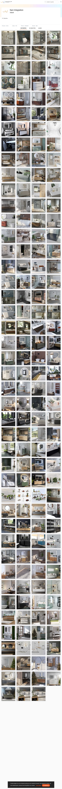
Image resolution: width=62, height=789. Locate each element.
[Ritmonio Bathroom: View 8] (38, 38)
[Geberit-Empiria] (54, 83)
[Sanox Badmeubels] (38, 343)
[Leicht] (23, 236)
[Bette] (54, 373)
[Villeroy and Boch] (38, 160)
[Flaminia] (23, 526)
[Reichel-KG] (54, 99)
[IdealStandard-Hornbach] (54, 648)
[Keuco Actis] (23, 618)
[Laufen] (54, 175)
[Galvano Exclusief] (38, 251)
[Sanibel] (8, 526)
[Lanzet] (23, 282)
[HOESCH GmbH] (23, 206)
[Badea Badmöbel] (38, 175)
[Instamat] (54, 389)
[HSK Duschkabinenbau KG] (54, 236)
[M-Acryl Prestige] (8, 282)
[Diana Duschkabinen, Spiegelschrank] (8, 373)
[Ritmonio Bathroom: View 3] (54, 53)
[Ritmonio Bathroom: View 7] (54, 38)
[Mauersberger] (23, 221)
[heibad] (38, 602)
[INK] (8, 404)
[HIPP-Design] (8, 679)
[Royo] (38, 312)
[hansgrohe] (38, 328)
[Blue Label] (54, 526)
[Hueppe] (54, 206)
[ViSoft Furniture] (38, 190)
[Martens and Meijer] (54, 495)
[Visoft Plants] (8, 450)
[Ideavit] (38, 419)
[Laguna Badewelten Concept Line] (8, 145)
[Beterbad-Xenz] (8, 343)
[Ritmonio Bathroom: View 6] (8, 53)
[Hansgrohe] (38, 618)
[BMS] (38, 221)
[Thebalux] (54, 114)
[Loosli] (8, 267)
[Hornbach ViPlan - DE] (38, 389)
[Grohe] (54, 190)
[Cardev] (54, 663)
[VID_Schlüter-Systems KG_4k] (23, 328)
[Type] (54, 358)
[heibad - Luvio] (8, 129)
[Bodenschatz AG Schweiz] (23, 694)
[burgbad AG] (8, 175)
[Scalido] (38, 511)
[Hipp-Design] (23, 404)
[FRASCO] (8, 83)
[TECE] (23, 572)
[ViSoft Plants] (38, 114)
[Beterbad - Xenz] (23, 145)
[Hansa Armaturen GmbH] (8, 297)
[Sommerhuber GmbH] (8, 511)
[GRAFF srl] (38, 450)
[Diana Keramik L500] (54, 511)
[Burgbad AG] (38, 99)
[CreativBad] (54, 251)
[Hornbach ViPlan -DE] (23, 633)
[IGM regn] (23, 587)
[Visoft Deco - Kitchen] (23, 495)
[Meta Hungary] (8, 312)
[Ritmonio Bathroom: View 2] (8, 68)
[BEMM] (23, 99)
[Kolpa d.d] (23, 465)
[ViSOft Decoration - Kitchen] (38, 495)
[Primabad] (54, 419)
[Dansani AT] (8, 556)
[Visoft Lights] (23, 648)
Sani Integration (7, 43)
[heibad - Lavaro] (23, 129)
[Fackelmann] (8, 190)
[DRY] (23, 679)
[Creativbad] (8, 480)
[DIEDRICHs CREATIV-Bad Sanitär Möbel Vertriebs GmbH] (8, 618)
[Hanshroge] (38, 83)
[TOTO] (23, 267)
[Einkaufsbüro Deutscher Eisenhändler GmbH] (23, 160)
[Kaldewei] (54, 221)
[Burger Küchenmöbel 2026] (54, 572)
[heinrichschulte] (8, 419)
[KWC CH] (23, 541)
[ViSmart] (8, 572)
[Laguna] (38, 572)
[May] (54, 465)
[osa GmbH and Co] (8, 602)
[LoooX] (23, 663)
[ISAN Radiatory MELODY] (54, 602)
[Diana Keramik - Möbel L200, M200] (54, 633)
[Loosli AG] (23, 602)
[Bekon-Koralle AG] (23, 114)
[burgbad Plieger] (38, 145)
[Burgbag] (38, 633)
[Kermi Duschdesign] (38, 206)
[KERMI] (54, 160)
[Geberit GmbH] (8, 434)
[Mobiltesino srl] (54, 618)
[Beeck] (38, 129)
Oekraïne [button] (5, 18)
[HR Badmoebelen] (23, 343)
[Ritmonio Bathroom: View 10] (8, 38)
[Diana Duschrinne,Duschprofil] (54, 129)
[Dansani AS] (23, 556)
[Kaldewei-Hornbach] (8, 648)
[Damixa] (54, 404)
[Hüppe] (54, 297)
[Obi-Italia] (54, 328)
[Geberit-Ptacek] (23, 190)
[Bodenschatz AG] (38, 694)
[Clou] (38, 526)
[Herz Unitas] (8, 114)
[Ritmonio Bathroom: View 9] (23, 38)
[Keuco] (8, 206)
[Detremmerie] (23, 358)
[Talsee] (8, 236)
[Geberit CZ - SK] (38, 358)
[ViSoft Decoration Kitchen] (54, 541)
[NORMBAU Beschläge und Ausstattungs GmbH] (38, 297)
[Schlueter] (23, 175)
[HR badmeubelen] (38, 587)
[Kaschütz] (23, 511)
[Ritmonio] (23, 83)
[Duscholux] (23, 297)
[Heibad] (8, 99)
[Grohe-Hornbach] (38, 663)
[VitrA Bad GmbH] (8, 221)
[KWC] (54, 68)
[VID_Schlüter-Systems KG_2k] (8, 328)
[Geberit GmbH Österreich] (23, 434)
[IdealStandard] (8, 465)
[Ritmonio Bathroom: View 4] (38, 53)
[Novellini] (38, 434)
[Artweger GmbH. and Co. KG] (54, 282)
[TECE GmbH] (23, 389)
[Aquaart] (23, 312)
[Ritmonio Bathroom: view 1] (38, 68)
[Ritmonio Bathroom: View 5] (23, 53)
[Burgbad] (38, 465)
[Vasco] (38, 556)
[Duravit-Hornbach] (8, 663)
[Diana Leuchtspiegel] (23, 373)
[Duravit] (54, 556)
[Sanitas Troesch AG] (8, 160)
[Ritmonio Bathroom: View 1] (23, 68)
